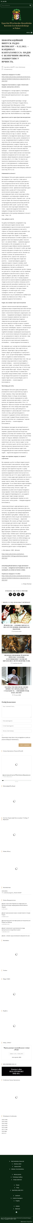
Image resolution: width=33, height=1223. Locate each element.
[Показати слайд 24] (28, 780)
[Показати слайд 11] (14, 780)
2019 (3, 1133)
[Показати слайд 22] (26, 780)
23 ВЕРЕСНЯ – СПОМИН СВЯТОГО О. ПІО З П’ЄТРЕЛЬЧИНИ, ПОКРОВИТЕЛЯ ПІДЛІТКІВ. (16, 627)
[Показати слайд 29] (17, 781)
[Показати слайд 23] (27, 780)
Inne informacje (20, 67)
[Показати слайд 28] (16, 781)
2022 (3, 1127)
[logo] (16, 14)
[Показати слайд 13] (16, 780)
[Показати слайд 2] (4, 780)
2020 (3, 1131)
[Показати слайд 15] (18, 780)
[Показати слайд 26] (30, 780)
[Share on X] (10, 594)
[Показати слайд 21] (25, 780)
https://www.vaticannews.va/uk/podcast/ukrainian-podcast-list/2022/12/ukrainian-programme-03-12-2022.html (16, 578)
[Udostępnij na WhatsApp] (22, 594)
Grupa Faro (29, 1221)
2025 (3, 1121)
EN (5, 1)
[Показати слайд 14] (17, 780)
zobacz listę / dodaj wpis (16, 1053)
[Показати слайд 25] (29, 780)
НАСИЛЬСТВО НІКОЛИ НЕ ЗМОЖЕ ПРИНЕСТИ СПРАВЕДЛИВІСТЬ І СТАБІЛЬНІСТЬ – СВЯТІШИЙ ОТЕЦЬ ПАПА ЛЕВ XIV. (16, 690)
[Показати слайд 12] (15, 780)
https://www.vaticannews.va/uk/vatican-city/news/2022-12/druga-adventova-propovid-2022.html (15, 556)
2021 (3, 1129)
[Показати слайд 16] (19, 780)
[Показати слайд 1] (3, 780)
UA (3, 1)
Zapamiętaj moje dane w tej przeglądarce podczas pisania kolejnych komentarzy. (16, 738)
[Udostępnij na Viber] (18, 594)
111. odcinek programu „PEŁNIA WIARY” (12, 892)
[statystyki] (16, 1212)
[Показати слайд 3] (5, 780)
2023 (3, 1125)
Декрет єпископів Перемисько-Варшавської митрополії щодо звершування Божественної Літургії (15, 905)
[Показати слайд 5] (7, 780)
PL (1, 1)
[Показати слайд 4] (6, 780)
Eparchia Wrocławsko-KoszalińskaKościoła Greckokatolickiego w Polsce (17, 25)
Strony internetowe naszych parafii (13, 751)
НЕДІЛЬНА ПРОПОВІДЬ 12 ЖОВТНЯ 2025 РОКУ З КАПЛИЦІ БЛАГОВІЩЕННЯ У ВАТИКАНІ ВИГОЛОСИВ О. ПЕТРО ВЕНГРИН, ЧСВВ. (16, 658)
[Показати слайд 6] (8, 780)
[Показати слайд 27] (15, 781)
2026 (3, 1119)
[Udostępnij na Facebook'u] (14, 594)
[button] (28, 32)
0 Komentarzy (8, 69)
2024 (3, 1123)
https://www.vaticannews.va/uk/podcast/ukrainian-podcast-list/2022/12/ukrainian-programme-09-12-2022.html (16, 79)
